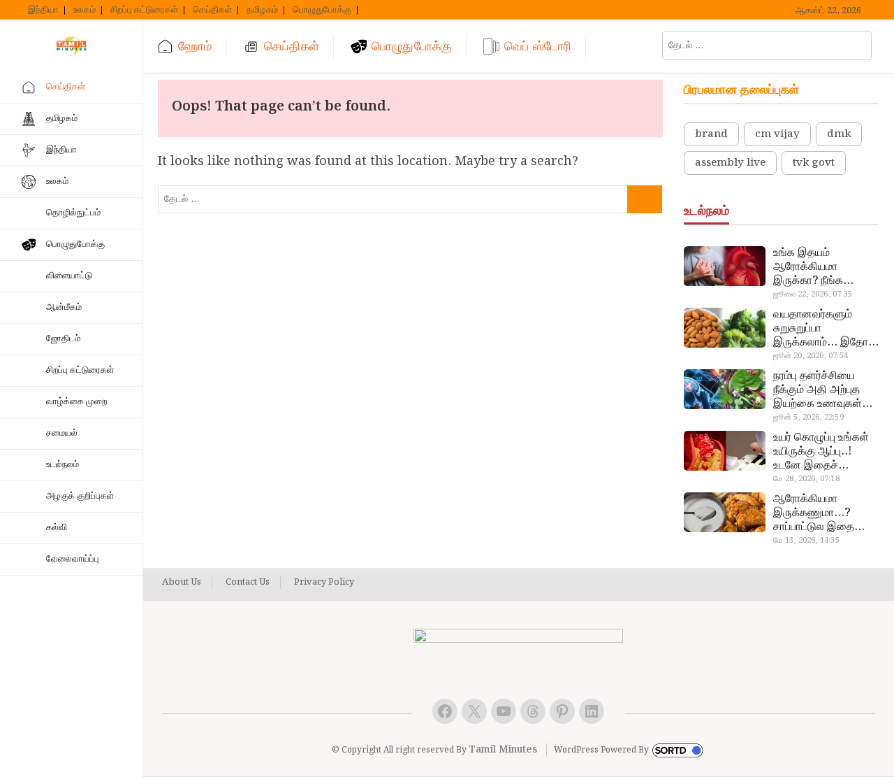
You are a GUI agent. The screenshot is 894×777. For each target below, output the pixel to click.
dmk (839, 134)
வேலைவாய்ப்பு (72, 559)
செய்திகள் (212, 10)
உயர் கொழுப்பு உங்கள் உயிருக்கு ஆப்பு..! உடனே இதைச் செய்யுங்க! (821, 452)
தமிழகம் (262, 10)
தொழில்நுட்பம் (73, 213)
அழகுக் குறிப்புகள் (80, 496)
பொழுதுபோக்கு (322, 10)
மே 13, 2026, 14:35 (806, 540)
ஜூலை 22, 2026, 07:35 (812, 294)
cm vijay (777, 134)
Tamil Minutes (503, 749)
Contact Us (248, 583)
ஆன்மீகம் (64, 307)
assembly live (730, 163)
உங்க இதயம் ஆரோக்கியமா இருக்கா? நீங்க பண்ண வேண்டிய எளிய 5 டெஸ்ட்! (812, 267)
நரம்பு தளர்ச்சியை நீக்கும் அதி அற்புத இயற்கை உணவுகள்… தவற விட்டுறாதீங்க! (822, 390)
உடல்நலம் (62, 464)
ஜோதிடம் (63, 339)
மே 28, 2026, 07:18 (806, 479)
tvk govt (814, 163)
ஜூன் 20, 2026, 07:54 (810, 356)
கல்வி (56, 527)
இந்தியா (43, 10)
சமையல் (62, 433)
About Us (181, 583)
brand (711, 134)
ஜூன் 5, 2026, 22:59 (808, 417)
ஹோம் (195, 46)
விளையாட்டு (69, 276)
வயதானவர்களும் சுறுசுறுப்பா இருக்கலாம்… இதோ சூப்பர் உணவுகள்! (820, 329)
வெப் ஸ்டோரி (537, 46)
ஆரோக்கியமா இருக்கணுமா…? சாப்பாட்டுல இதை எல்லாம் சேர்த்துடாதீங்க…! (815, 513)
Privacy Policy (324, 583)
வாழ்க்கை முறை (76, 401)
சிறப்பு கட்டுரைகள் (144, 10)
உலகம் (84, 10)
